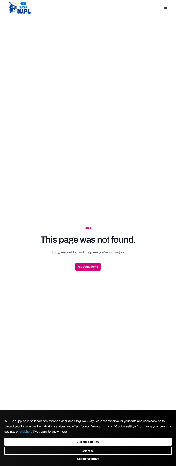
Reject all (88, 451)
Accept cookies (88, 441)
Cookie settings (88, 458)
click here (25, 431)
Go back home (88, 266)
